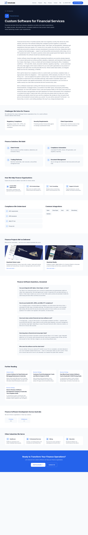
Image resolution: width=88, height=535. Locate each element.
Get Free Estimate (78, 2)
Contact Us (52, 464)
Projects (40, 2)
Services (34, 2)
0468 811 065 (67, 2)
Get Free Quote (37, 464)
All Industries (10, 11)
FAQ (60, 2)
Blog (45, 2)
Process (50, 2)
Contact (55, 2)
